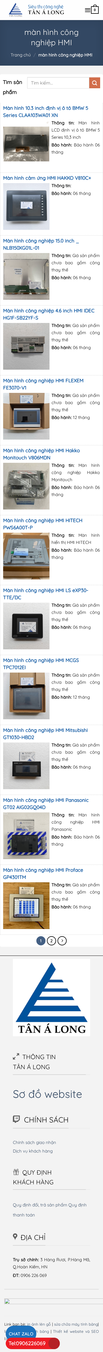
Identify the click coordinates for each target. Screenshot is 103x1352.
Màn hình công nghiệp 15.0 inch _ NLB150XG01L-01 (41, 244)
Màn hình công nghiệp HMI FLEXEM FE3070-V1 (43, 384)
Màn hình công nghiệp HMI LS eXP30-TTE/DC (45, 593)
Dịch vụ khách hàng (33, 1151)
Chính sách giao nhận (34, 1142)
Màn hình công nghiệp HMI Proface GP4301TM (43, 873)
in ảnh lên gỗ (39, 1324)
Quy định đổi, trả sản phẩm (40, 1205)
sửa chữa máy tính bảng (76, 1324)
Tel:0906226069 (27, 1343)
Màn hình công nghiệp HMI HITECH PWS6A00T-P (42, 523)
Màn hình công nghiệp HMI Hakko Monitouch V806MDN (41, 454)
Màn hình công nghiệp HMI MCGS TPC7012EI (41, 663)
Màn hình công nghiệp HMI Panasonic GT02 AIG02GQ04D (46, 803)
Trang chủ (21, 55)
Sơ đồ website (47, 1093)
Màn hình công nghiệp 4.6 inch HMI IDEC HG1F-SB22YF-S (48, 314)
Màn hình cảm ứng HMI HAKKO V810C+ (47, 178)
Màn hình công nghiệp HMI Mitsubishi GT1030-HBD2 (45, 733)
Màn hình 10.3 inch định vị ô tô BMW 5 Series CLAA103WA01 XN (45, 111)
